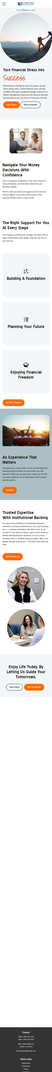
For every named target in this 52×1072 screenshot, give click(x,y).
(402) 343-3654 (28, 1040)
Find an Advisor (34, 687)
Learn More (14, 687)
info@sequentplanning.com (26, 1051)
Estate (26, 1069)
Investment (26, 1066)
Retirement (26, 1063)
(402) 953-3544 (28, 1037)
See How (9, 490)
